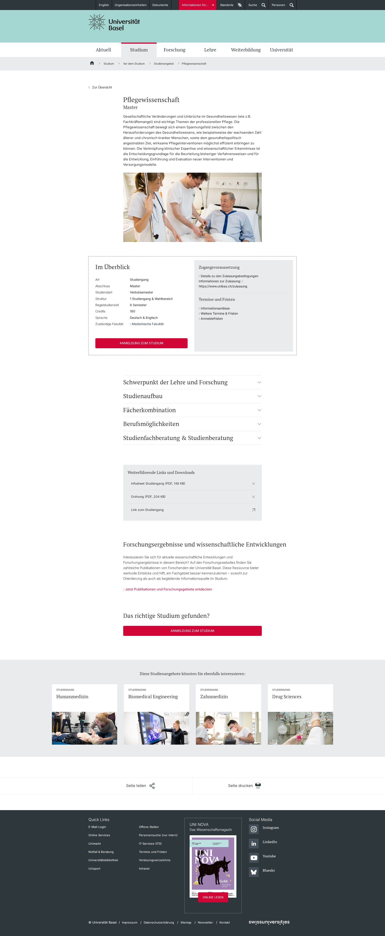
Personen (276, 6)
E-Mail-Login (97, 827)
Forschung (174, 50)
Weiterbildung (246, 50)
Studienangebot (164, 63)
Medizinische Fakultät (148, 324)
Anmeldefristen (212, 318)
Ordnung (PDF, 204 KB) (148, 496)
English (104, 5)
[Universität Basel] (114, 22)
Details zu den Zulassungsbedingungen (229, 276)
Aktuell (103, 50)
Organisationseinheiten (131, 5)
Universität (281, 50)
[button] (259, 382)
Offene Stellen (149, 827)
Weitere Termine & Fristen (219, 313)
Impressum (129, 922)
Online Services (99, 835)
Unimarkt (94, 843)
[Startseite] (92, 63)
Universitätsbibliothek (103, 860)
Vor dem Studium (134, 63)
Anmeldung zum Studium (141, 343)
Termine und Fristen (153, 852)
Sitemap (185, 922)
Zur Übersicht (100, 87)
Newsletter (205, 922)
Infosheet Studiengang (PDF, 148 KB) (158, 483)
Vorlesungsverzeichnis (154, 860)
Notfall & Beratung (101, 852)
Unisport (94, 868)
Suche (251, 6)
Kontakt (224, 922)
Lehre (210, 50)
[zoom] (192, 207)
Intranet (144, 868)
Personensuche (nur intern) (158, 835)
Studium (139, 50)
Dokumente (160, 5)
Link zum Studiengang (147, 510)
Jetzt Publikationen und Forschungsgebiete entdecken (168, 589)
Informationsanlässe (215, 308)
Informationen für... (195, 5)
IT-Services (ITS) (150, 843)
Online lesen (213, 897)
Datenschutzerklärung (159, 922)
